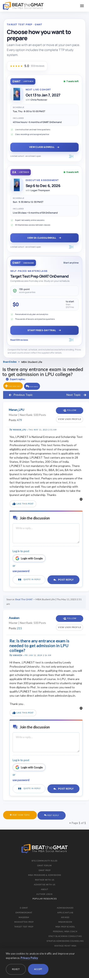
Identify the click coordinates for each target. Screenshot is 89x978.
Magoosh (24, 917)
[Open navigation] (82, 6)
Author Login (44, 894)
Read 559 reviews (19, 339)
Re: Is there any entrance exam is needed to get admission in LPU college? (39, 645)
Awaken (17, 655)
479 (19, 420)
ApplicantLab (65, 912)
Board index (10, 361)
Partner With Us (44, 880)
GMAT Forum (44, 865)
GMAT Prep (45, 870)
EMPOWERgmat (24, 912)
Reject (16, 969)
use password (21, 571)
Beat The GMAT (24, 599)
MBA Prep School (65, 927)
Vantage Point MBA (65, 946)
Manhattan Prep (24, 922)
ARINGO (65, 917)
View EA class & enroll (41, 237)
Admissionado (65, 908)
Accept (38, 969)
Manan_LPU (19, 430)
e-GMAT (24, 908)
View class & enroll (41, 146)
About (44, 889)
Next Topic (73, 394)
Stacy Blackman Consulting (65, 936)
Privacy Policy (29, 958)
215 (19, 628)
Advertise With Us (44, 884)
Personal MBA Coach (65, 931)
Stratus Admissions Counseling (65, 941)
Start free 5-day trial (42, 330)
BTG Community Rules (44, 861)
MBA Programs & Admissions (44, 875)
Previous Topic (23, 394)
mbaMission (65, 922)
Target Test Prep (23, 927)
